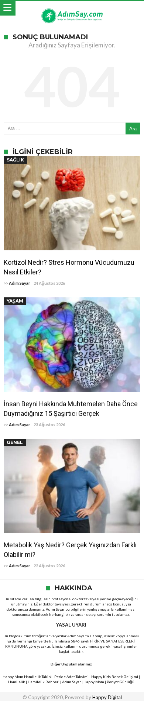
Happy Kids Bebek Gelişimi (114, 676)
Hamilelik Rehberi (43, 682)
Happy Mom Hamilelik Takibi (27, 676)
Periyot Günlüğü (120, 682)
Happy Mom (93, 682)
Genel (15, 442)
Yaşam (15, 301)
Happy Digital (107, 697)
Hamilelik (16, 682)
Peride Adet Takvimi (71, 676)
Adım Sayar (19, 283)
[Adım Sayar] (72, 8)
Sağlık (15, 160)
